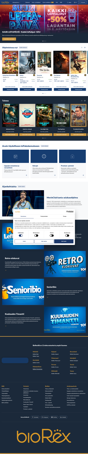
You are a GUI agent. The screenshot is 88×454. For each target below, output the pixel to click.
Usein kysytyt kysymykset (73, 395)
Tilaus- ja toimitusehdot (72, 388)
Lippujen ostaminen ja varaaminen (75, 391)
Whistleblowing (49, 405)
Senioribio (25, 395)
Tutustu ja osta (10, 89)
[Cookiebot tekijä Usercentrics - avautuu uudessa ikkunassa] (67, 212)
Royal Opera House (28, 404)
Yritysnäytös (5, 393)
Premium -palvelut (27, 409)
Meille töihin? (48, 398)
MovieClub (26, 388)
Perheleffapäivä (27, 397)
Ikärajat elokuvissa (71, 398)
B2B (61, 2)
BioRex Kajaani (55, 354)
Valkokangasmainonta (7, 400)
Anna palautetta (49, 395)
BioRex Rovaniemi (74, 354)
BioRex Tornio (73, 367)
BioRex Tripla (36, 356)
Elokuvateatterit (5, 388)
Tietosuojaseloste (71, 402)
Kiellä (24, 241)
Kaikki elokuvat (23, 47)
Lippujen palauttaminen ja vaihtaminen (76, 393)
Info (57, 2)
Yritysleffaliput (5, 391)
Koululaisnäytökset (6, 398)
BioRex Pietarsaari (55, 360)
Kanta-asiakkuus (48, 2)
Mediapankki (48, 400)
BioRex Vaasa (73, 373)
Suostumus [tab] (23, 216)
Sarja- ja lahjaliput (36, 2)
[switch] (36, 235)
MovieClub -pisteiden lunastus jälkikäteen (30, 391)
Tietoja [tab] (64, 216)
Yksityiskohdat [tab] (44, 216)
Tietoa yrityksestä (49, 388)
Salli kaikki (63, 241)
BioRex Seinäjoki (74, 360)
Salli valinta (44, 241)
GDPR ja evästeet (71, 405)
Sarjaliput (25, 406)
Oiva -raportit (48, 402)
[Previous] (82, 47)
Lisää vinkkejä (44, 146)
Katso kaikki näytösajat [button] (10, 86)
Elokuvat (27, 2)
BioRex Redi (35, 354)
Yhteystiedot (48, 393)
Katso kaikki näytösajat (10, 134)
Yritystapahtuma (6, 395)
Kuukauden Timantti (28, 402)
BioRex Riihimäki (55, 373)
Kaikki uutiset (21, 186)
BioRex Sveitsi (36, 362)
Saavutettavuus (70, 400)
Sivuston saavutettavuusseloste (52, 407)
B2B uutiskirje (5, 402)
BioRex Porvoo (55, 367)
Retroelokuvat (26, 399)
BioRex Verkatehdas (37, 369)
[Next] (85, 47)
